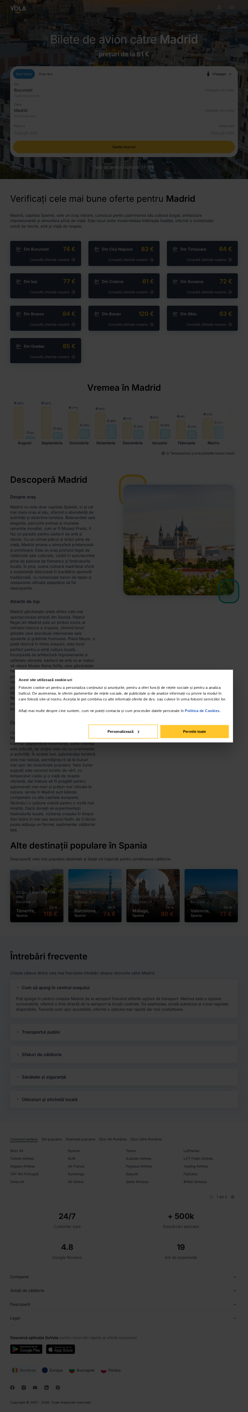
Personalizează (120, 731)
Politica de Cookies (202, 710)
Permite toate (194, 731)
